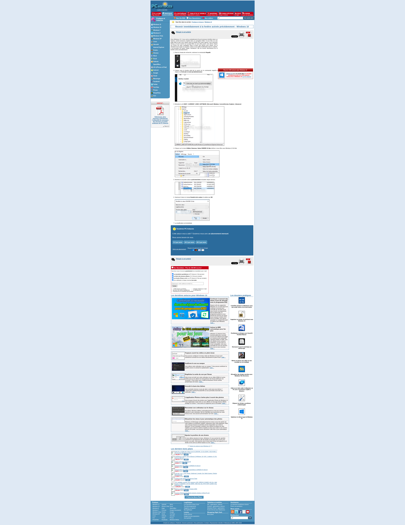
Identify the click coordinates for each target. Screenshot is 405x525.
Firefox (164, 512)
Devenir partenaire (187, 523)
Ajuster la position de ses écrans (197, 435)
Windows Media (174, 519)
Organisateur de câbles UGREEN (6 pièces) (187, 465)
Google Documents (175, 510)
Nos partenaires (198, 523)
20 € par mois (201, 242)
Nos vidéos (209, 18)
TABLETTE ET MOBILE (197, 14)
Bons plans (210, 514)
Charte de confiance (169, 523)
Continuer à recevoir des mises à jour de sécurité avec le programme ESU (219, 300)
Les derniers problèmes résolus (240, 504)
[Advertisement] (213, 6)
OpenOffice (173, 508)
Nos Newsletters (195, 18)
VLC (154, 518)
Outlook (164, 516)
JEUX (238, 14)
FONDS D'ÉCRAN (226, 14)
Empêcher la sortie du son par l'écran (198, 374)
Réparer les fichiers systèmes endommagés (242, 404)
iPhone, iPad (165, 506)
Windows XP (156, 514)
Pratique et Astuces (160, 19)
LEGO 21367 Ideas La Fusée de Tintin (186, 478)
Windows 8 (156, 508)
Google (172, 512)
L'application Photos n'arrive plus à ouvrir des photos (204, 397)
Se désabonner (197, 290)
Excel (171, 506)
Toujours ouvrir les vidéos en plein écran (200, 353)
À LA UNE (156, 14)
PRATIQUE (167, 14)
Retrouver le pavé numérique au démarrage (241, 347)
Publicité (178, 523)
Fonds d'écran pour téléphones (216, 510)
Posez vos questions (236, 506)
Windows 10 (156, 506)
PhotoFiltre (156, 519)
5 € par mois (177, 242)
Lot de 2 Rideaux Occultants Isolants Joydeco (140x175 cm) (192, 493)
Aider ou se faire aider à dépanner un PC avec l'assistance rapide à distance (242, 389)
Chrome (164, 510)
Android (164, 504)
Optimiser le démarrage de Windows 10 (242, 417)
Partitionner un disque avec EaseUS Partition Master (241, 333)
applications (213, 504)
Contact (206, 523)
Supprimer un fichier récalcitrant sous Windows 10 (241, 320)
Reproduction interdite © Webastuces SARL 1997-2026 (226, 523)
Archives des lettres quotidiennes (181, 290)
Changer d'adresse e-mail (199, 288)
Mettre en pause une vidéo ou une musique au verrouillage (242, 361)
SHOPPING (212, 14)
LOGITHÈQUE (180, 14)
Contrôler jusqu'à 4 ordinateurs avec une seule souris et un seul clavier (242, 306)
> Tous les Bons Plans (194, 497)
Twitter (163, 518)
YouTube (172, 514)
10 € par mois (189, 242)
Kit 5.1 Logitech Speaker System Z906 (186, 489)
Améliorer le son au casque (195, 363)
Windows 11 (156, 504)
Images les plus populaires (191, 516)
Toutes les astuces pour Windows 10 (200, 446)
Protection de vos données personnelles (183, 291)
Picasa (172, 518)
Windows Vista (157, 512)
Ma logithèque (188, 510)
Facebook (164, 519)
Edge (163, 508)
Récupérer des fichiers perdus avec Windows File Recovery (241, 375)
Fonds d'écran (188, 514)
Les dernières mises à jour (191, 504)
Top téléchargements (190, 506)
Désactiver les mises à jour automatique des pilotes (203, 419)
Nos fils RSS (180, 18)
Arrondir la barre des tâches (195, 386)
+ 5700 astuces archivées (179, 288)
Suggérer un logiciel (190, 508)
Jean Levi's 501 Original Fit (183, 461)
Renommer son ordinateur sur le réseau (199, 408)
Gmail (163, 514)
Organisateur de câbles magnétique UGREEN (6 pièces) (191, 470)
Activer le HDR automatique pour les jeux (218, 329)
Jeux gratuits (187, 518)
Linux (154, 516)
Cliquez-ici (166, 126)
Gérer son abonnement (179, 249)
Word (171, 504)
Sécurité (172, 516)
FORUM (247, 14)
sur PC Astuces (246, 76)
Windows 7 (156, 510)
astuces (220, 504)
